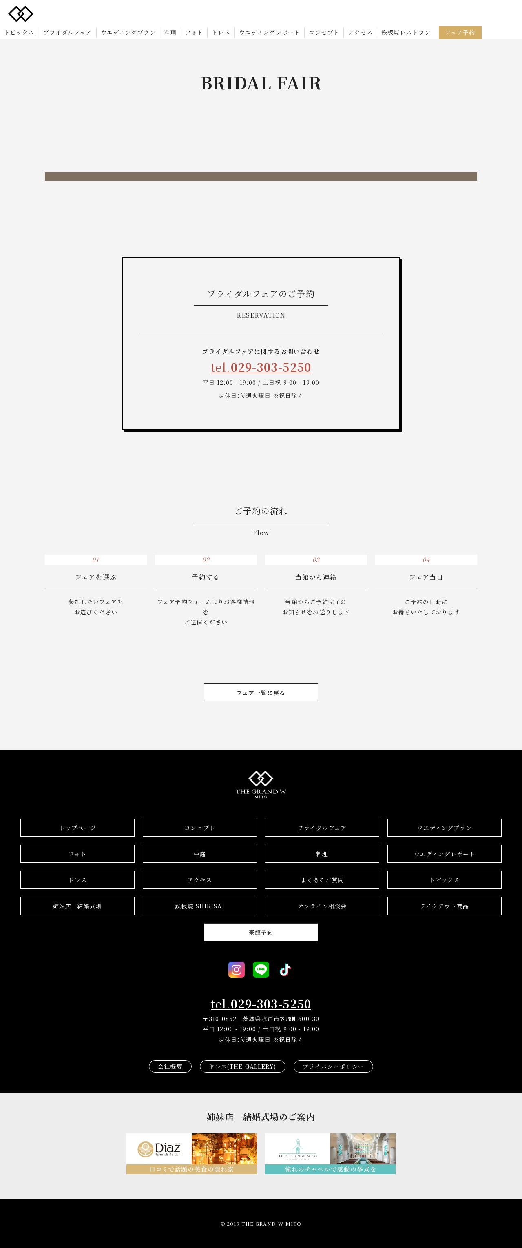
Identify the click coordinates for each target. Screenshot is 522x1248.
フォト (194, 32)
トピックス (19, 32)
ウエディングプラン (128, 32)
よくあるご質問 (322, 880)
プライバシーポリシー (333, 1066)
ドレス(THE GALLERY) (242, 1066)
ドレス (221, 32)
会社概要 (170, 1066)
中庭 (200, 854)
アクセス (360, 32)
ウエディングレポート (269, 32)
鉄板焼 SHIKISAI (199, 906)
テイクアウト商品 (444, 906)
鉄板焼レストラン (406, 32)
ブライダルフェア (67, 32)
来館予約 (261, 932)
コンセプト (324, 32)
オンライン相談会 (322, 906)
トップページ (77, 828)
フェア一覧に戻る (261, 692)
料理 (170, 32)
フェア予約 (460, 32)
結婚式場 (77, 906)
